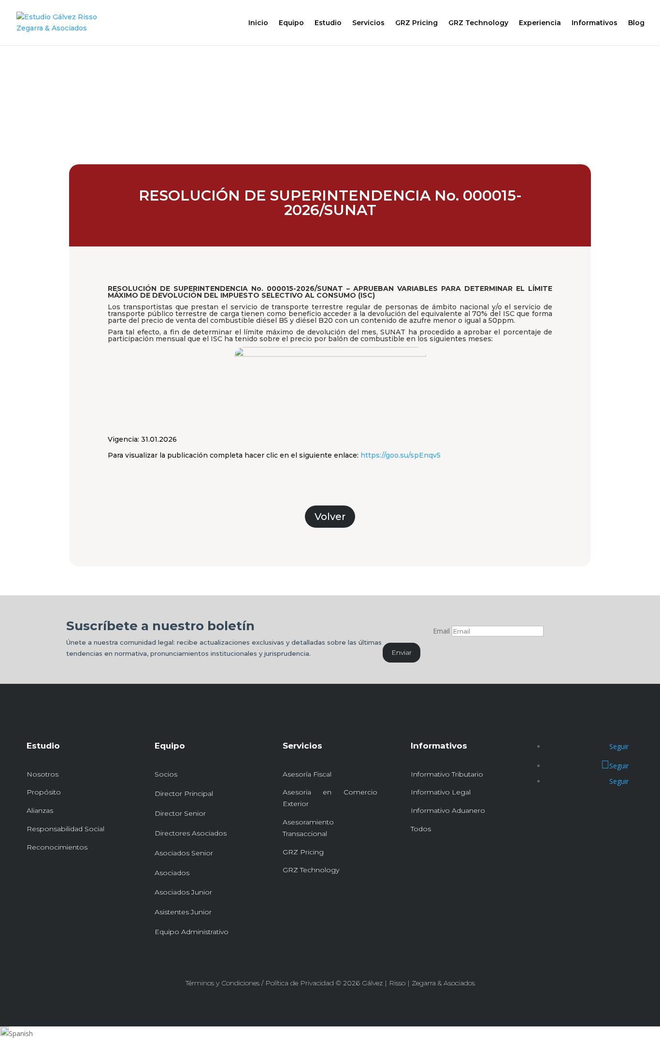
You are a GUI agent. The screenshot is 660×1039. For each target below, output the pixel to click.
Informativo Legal (441, 792)
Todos (421, 828)
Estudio (328, 23)
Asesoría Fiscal (307, 774)
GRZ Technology (478, 23)
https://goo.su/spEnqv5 (400, 455)
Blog (636, 23)
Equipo (291, 23)
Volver (330, 516)
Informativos (594, 23)
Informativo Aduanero (448, 810)
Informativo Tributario (447, 774)
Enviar (401, 652)
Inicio (258, 23)
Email (441, 630)
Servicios (368, 23)
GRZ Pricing (416, 23)
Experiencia (540, 23)
